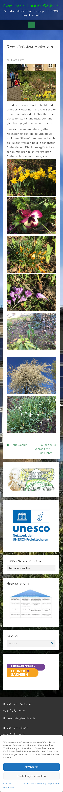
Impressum (54, 783)
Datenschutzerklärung (34, 783)
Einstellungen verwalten (31, 776)
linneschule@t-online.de (19, 718)
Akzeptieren (31, 766)
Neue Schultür (20, 444)
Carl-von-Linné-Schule (31, 6)
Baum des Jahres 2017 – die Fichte (44, 448)
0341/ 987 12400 (14, 710)
